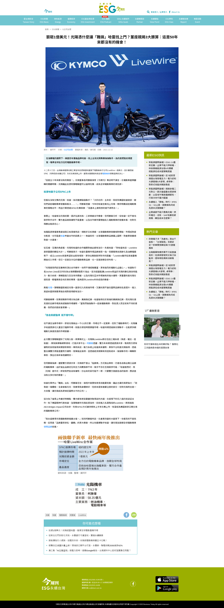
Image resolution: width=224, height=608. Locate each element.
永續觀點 (154, 20)
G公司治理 (66, 29)
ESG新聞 (44, 20)
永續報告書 (183, 20)
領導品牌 (48, 427)
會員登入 (154, 12)
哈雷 (63, 236)
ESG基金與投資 (88, 20)
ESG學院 (169, 20)
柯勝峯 (90, 343)
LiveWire (82, 515)
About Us (176, 12)
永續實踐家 (139, 20)
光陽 (50, 287)
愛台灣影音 (28, 20)
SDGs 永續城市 (123, 20)
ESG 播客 (105, 20)
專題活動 (197, 20)
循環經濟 (71, 20)
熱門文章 (152, 231)
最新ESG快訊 (155, 155)
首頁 (47, 29)
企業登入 (163, 12)
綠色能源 (58, 20)
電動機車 (106, 173)
